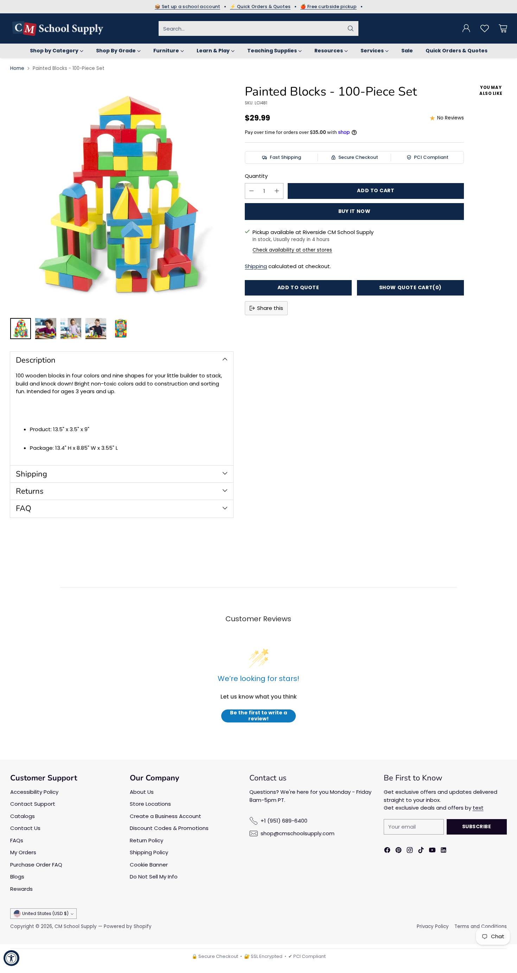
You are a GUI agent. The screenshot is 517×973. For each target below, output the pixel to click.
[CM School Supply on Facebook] (387, 851)
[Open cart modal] (503, 28)
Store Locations (150, 803)
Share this (270, 308)
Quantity (256, 176)
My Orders (23, 852)
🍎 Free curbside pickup (328, 6)
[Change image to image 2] (45, 328)
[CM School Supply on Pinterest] (398, 851)
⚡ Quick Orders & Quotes (260, 6)
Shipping (256, 266)
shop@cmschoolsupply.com (297, 833)
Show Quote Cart (410, 287)
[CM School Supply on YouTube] (432, 851)
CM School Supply (76, 926)
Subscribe (476, 826)
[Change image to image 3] (70, 328)
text (478, 807)
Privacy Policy (433, 926)
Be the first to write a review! (258, 715)
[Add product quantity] (276, 191)
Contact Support (32, 803)
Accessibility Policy (34, 792)
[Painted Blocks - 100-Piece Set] (121, 198)
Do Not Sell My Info (154, 876)
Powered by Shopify (128, 926)
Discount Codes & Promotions (169, 828)
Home (17, 68)
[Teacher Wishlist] (484, 28)
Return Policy (146, 840)
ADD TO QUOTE (298, 287)
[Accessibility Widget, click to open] (11, 958)
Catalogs (22, 816)
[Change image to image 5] (120, 328)
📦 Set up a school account (188, 6)
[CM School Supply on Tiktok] (421, 851)
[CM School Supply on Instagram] (410, 851)
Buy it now (354, 211)
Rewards (21, 889)
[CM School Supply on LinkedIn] (443, 851)
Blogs (17, 876)
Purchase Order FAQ (36, 864)
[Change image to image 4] (95, 328)
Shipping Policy (149, 852)
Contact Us (25, 828)
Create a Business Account (165, 816)
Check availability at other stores (292, 250)
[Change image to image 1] (20, 328)
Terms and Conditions (480, 926)
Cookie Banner (149, 864)
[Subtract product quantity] (251, 191)
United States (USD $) (45, 913)
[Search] (350, 28)
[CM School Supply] (57, 28)
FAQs (16, 840)
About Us (142, 792)
